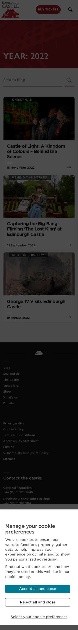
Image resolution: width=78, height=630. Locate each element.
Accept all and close (37, 589)
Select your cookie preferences (39, 617)
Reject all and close (37, 602)
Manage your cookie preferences (30, 529)
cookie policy (17, 577)
